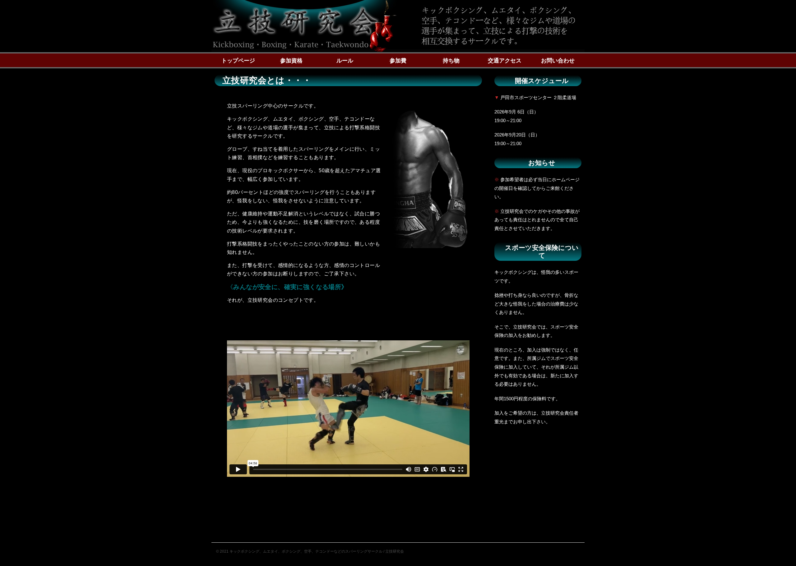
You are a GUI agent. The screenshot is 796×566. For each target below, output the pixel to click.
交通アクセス (504, 61)
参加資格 (291, 61)
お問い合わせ (558, 61)
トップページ (238, 61)
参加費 (398, 61)
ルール (344, 61)
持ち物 (451, 61)
